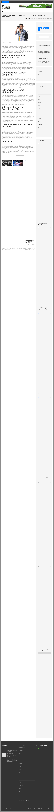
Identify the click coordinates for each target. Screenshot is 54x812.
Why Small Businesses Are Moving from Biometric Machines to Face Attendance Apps (44, 52)
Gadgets (39, 96)
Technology (40, 124)
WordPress (50, 808)
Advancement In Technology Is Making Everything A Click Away (18, 168)
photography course (30, 99)
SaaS (39, 108)
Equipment (40, 89)
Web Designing (40, 130)
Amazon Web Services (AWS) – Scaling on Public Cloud (29, 241)
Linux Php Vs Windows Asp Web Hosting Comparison (44, 224)
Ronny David (11, 42)
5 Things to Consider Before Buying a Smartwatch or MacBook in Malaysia (44, 47)
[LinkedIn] (46, 28)
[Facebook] (42, 2)
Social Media (40, 115)
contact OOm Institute (20, 155)
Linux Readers (10, 808)
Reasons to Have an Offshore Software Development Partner (44, 478)
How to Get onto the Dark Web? (6, 167)
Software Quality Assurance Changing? (43, 563)
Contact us (40, 71)
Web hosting (40, 134)
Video (39, 127)
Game (39, 99)
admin (33, 244)
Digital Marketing (41, 86)
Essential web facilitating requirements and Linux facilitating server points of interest (43, 309)
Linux (39, 105)
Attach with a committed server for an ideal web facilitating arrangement (43, 734)
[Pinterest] (46, 2)
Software (39, 118)
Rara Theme (41, 808)
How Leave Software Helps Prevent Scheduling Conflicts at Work (12, 760)
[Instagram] (49, 2)
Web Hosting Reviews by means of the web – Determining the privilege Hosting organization (43, 648)
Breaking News (5, 2)
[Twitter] (44, 2)
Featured (20, 753)
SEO (20, 772)
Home (39, 74)
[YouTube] (51, 2)
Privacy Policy (40, 77)
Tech (39, 121)
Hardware (39, 102)
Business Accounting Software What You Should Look (44, 394)
